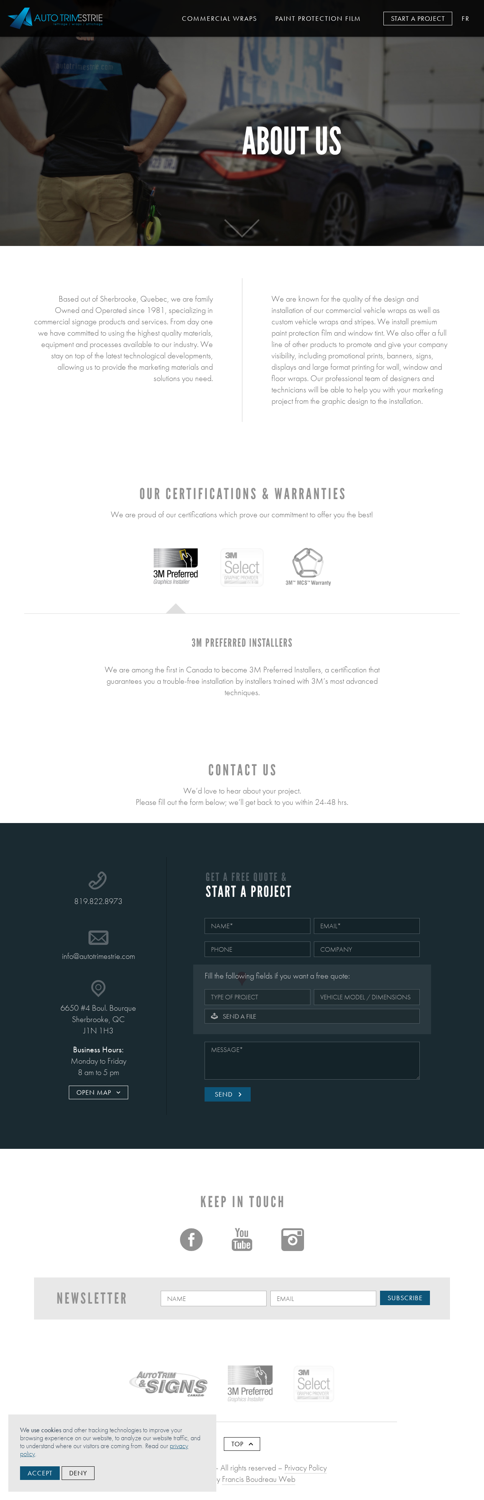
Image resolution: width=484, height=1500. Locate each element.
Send (224, 1094)
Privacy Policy (305, 1467)
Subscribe (405, 1297)
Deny (78, 1473)
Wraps (219, 18)
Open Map (94, 1092)
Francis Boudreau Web (258, 1479)
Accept (40, 1473)
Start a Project (418, 18)
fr (466, 18)
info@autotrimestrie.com (98, 956)
